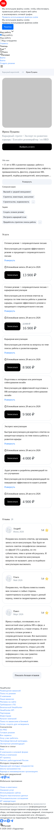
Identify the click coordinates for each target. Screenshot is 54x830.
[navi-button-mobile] (1, 67)
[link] (4, 51)
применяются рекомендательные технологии (23, 805)
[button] (2, 58)
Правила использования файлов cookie (20, 23)
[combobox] (5, 825)
